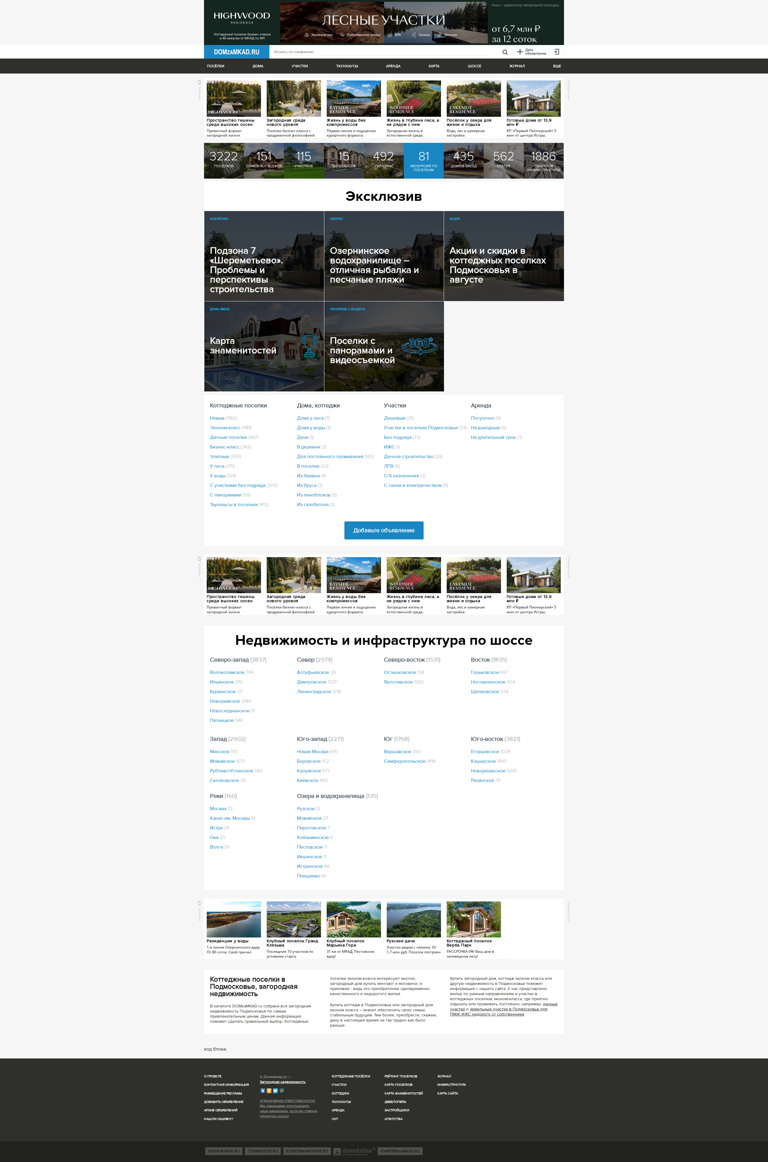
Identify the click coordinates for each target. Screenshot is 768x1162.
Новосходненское (232, 711)
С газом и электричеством (416, 485)
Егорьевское (490, 752)
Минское (224, 752)
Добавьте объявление (384, 530)
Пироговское (313, 828)
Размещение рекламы (223, 1093)
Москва (221, 809)
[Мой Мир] (282, 1091)
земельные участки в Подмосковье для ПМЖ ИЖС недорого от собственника (499, 1012)
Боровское (313, 761)
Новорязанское (493, 771)
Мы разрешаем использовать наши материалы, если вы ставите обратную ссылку (288, 1111)
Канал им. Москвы (232, 818)
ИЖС (392, 447)
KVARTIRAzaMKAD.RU (400, 1151)
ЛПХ (392, 466)
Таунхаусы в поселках (239, 505)
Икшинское (311, 857)
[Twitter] (275, 1091)
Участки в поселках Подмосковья (425, 428)
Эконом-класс (230, 428)
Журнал (444, 1076)
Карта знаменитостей (404, 1093)
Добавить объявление (223, 1102)
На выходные (488, 428)
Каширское (489, 761)
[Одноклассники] (269, 1091)
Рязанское (485, 780)
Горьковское (489, 672)
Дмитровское (317, 682)
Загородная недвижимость (282, 1082)
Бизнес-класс (230, 447)
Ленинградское (319, 692)
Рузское (308, 809)
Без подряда (402, 437)
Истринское (313, 866)
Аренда (338, 1110)
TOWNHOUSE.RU (263, 1151)
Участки (339, 1085)
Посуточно (486, 418)
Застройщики (397, 1110)
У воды (223, 476)
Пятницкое (226, 720)
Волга (220, 847)
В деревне (311, 447)
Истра (219, 828)
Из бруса (310, 485)
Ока (217, 838)
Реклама (199, 93)
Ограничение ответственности (287, 1101)
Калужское (313, 771)
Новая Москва (317, 752)
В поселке (312, 466)
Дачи (305, 437)
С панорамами (230, 495)
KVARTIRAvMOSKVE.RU (307, 1151)
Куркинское (226, 692)
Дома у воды (314, 428)
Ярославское (404, 682)
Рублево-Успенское (236, 771)
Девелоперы (395, 1102)
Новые (223, 418)
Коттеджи (340, 1093)
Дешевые (398, 418)
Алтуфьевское (316, 672)
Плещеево (311, 876)
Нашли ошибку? (218, 1119)
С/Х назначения (404, 476)
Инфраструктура (451, 1085)
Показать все (569, 90)
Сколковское (228, 780)
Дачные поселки (234, 437)
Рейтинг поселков (401, 1076)
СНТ (335, 1119)
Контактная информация (226, 1085)
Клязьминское (315, 838)
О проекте (212, 1076)
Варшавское (402, 752)
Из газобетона (316, 505)
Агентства (394, 1119)
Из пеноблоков (317, 495)
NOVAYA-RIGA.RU (223, 1151)
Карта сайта (447, 1093)
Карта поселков (398, 1085)
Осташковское (404, 672)
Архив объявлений (221, 1110)
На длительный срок (496, 437)
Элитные (225, 457)
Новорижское (230, 701)
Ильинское (226, 682)
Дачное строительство (413, 457)
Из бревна (311, 476)
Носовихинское (493, 682)
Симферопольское (409, 761)
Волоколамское (232, 672)
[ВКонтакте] (263, 1091)
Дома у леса (313, 418)
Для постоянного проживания (335, 457)
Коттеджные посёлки (351, 1076)
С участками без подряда (244, 485)
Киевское (312, 780)
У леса (222, 466)
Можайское (227, 761)
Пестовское (312, 847)
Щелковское (489, 692)
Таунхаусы (347, 66)
